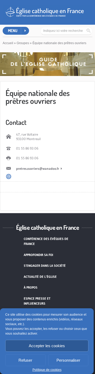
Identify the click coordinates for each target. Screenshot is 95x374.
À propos (30, 287)
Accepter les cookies (47, 346)
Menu (12, 30)
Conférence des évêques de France (46, 241)
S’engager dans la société (45, 266)
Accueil (8, 43)
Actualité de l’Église (40, 277)
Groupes (23, 43)
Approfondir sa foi (38, 255)
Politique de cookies (46, 370)
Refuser (25, 360)
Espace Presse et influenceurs (37, 301)
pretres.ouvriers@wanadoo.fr (37, 168)
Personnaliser (68, 360)
